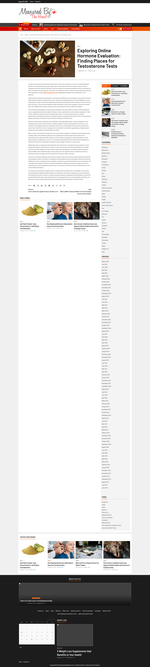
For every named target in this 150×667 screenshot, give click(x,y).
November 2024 (106, 322)
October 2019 (105, 476)
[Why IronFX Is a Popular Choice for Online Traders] (106, 112)
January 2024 (105, 351)
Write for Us (105, 512)
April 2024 (105, 343)
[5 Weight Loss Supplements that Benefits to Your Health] (75, 635)
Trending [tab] (124, 85)
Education (104, 179)
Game (103, 194)
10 (21, 632)
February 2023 (106, 374)
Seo (103, 231)
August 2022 (105, 389)
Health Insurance (106, 202)
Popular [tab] (115, 85)
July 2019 (104, 485)
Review (104, 228)
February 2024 (106, 348)
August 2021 (105, 418)
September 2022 (106, 386)
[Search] (118, 29)
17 (21, 636)
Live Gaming (105, 211)
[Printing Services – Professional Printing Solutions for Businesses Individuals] (106, 133)
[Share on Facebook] (34, 185)
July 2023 (104, 363)
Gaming (104, 196)
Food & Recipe (76, 29)
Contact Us (37, 1)
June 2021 (105, 421)
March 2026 (105, 276)
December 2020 (106, 435)
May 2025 (104, 305)
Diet (52, 29)
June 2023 (105, 366)
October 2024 (105, 325)
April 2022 (105, 398)
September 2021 (106, 415)
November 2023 (106, 357)
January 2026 (105, 282)
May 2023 (104, 369)
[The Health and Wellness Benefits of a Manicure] (75, 594)
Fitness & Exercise (62, 29)
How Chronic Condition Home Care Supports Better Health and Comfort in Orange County (120, 25)
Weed (103, 246)
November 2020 (106, 438)
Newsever (89, 665)
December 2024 (106, 319)
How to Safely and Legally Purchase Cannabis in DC (43, 190)
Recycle (104, 223)
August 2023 (105, 360)
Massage (104, 214)
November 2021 (106, 409)
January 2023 (105, 377)
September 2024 (106, 328)
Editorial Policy (106, 522)
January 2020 (105, 467)
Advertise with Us (107, 515)
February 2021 (106, 433)
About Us (104, 510)
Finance (113, 109)
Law (103, 208)
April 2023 (105, 372)
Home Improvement (107, 205)
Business (113, 129)
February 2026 (106, 279)
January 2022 (105, 406)
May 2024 (104, 340)
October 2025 (105, 290)
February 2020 (106, 464)
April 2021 (105, 427)
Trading (104, 243)
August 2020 (105, 447)
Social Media (105, 234)
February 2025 (106, 313)
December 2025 (106, 284)
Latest (103, 504)
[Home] (20, 29)
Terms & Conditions (107, 517)
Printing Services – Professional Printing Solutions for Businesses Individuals (118, 134)
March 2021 (105, 430)
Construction (105, 165)
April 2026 (105, 273)
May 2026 (104, 270)
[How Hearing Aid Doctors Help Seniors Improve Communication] (60, 211)
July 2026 (104, 264)
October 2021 (105, 412)
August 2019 (105, 482)
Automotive (105, 150)
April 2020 (105, 459)
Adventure (104, 147)
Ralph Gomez (82, 70)
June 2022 (105, 395)
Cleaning (104, 162)
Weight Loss (105, 249)
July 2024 (104, 334)
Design (104, 170)
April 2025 (105, 308)
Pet (103, 217)
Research (104, 225)
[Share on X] (37, 185)
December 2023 (106, 354)
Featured (104, 182)
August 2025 (105, 296)
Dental (46, 29)
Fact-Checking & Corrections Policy (111, 525)
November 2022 (106, 383)
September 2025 (106, 293)
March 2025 (105, 311)
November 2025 (106, 287)
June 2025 (105, 302)
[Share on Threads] (60, 185)
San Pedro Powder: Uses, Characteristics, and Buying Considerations (29, 226)
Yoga (103, 252)
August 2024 (105, 331)
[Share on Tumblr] (56, 185)
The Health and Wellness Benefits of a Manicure (37, 601)
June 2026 (105, 267)
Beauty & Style (35, 29)
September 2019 (106, 479)
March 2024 (105, 345)
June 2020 (105, 453)
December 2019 (106, 470)
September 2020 (106, 444)
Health (26, 29)
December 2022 (106, 380)
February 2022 (106, 403)
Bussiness (105, 159)
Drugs (103, 176)
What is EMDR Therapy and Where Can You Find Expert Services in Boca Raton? (75, 191)
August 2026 (105, 261)
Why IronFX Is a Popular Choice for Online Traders (77, 25)
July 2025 (104, 299)
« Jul (20, 647)
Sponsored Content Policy (109, 528)
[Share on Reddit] (52, 185)
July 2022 (104, 392)
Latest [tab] (106, 85)
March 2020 (105, 462)
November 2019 (106, 473)
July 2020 (104, 450)
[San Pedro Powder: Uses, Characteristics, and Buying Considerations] (33, 211)
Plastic (104, 220)
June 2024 (105, 337)
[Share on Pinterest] (49, 185)
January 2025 (105, 316)
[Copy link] (64, 185)
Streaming (104, 237)
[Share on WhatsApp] (45, 185)
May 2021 (104, 424)
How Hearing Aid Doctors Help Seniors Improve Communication (41, 25)
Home (31, 1)
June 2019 (105, 488)
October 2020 (105, 441)
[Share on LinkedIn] (41, 185)
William (32, 230)
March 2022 (105, 401)
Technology (105, 240)
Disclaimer (105, 520)
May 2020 (104, 456)
